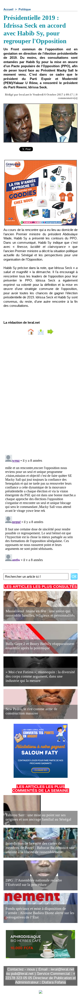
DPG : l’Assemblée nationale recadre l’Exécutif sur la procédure (34, 882)
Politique (25, 9)
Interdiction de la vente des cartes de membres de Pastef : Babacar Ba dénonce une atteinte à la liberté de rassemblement (40, 847)
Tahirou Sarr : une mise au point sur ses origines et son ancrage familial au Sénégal (38, 817)
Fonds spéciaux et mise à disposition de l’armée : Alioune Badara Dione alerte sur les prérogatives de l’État (40, 913)
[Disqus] (40, 396)
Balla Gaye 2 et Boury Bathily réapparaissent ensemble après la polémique (40, 646)
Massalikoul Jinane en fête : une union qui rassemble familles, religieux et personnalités (40, 613)
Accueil (8, 9)
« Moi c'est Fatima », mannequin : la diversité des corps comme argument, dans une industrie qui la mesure (40, 676)
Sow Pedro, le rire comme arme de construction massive (31, 711)
